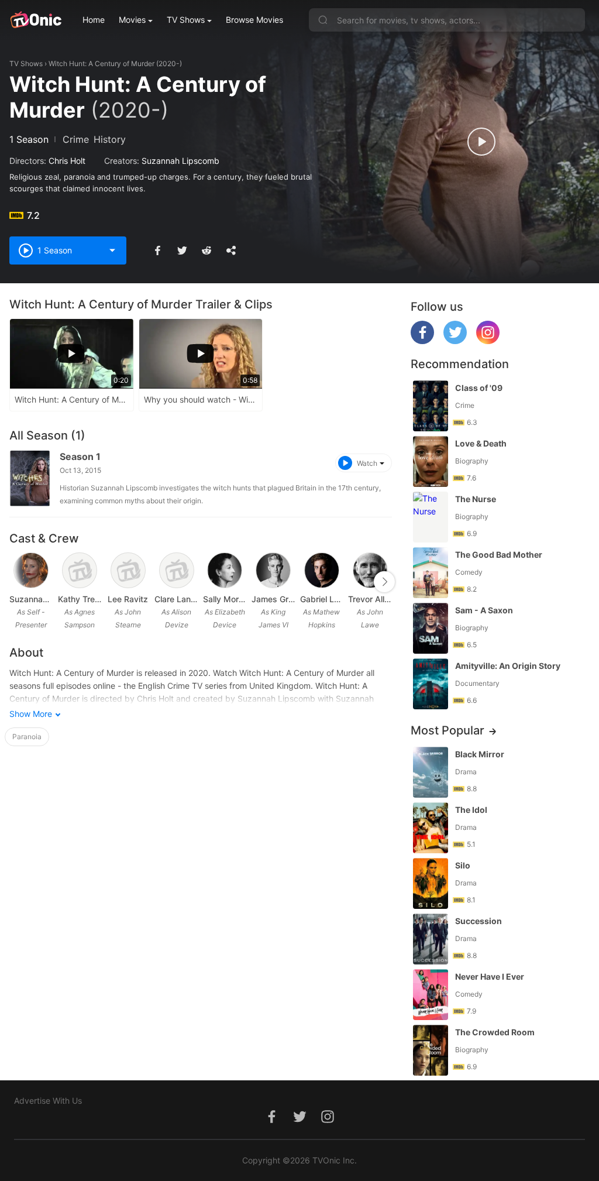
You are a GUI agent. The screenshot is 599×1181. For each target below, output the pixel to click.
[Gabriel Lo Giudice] (321, 570)
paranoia (27, 736)
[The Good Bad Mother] (430, 572)
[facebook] (422, 341)
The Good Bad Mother (498, 554)
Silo (462, 865)
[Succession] (430, 939)
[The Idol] (430, 827)
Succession (478, 921)
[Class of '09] (430, 405)
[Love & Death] (430, 461)
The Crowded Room (495, 1032)
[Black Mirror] (430, 772)
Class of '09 (478, 388)
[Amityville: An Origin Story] (430, 683)
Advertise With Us (48, 1101)
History (110, 139)
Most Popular (447, 730)
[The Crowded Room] (430, 1050)
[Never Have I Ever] (430, 994)
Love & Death (481, 443)
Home (93, 20)
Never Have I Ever (489, 976)
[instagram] (488, 341)
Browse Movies (254, 20)
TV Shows (186, 20)
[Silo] (430, 883)
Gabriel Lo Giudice (322, 599)
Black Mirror (479, 754)
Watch (367, 463)
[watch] (481, 142)
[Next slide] (384, 581)
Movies (132, 20)
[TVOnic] (35, 20)
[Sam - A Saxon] (430, 628)
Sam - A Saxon (484, 610)
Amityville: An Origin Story (507, 666)
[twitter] (455, 341)
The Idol (471, 810)
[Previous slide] (16, 581)
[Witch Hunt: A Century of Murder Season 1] (29, 478)
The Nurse (475, 499)
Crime (76, 139)
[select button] (112, 250)
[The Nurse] (430, 517)
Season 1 (80, 456)
